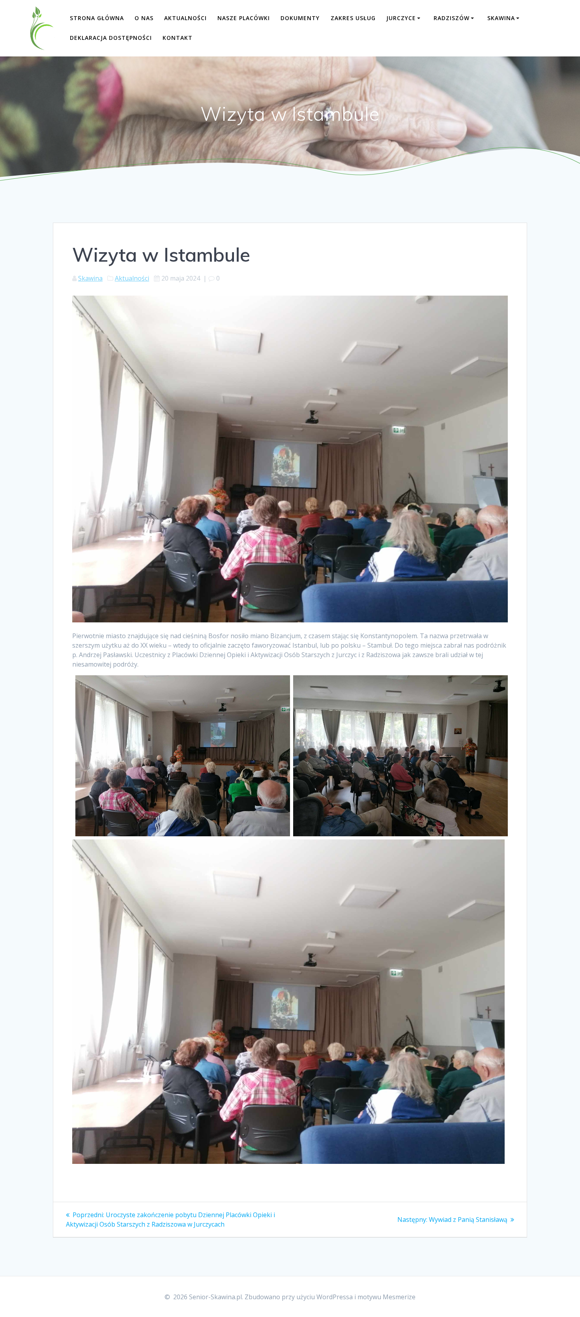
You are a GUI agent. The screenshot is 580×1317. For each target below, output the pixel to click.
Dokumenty (300, 18)
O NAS (144, 18)
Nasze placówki (243, 18)
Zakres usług (353, 18)
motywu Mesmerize (386, 1297)
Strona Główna (97, 18)
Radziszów (452, 18)
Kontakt (178, 37)
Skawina (501, 18)
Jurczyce (401, 18)
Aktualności (185, 18)
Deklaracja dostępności (111, 37)
